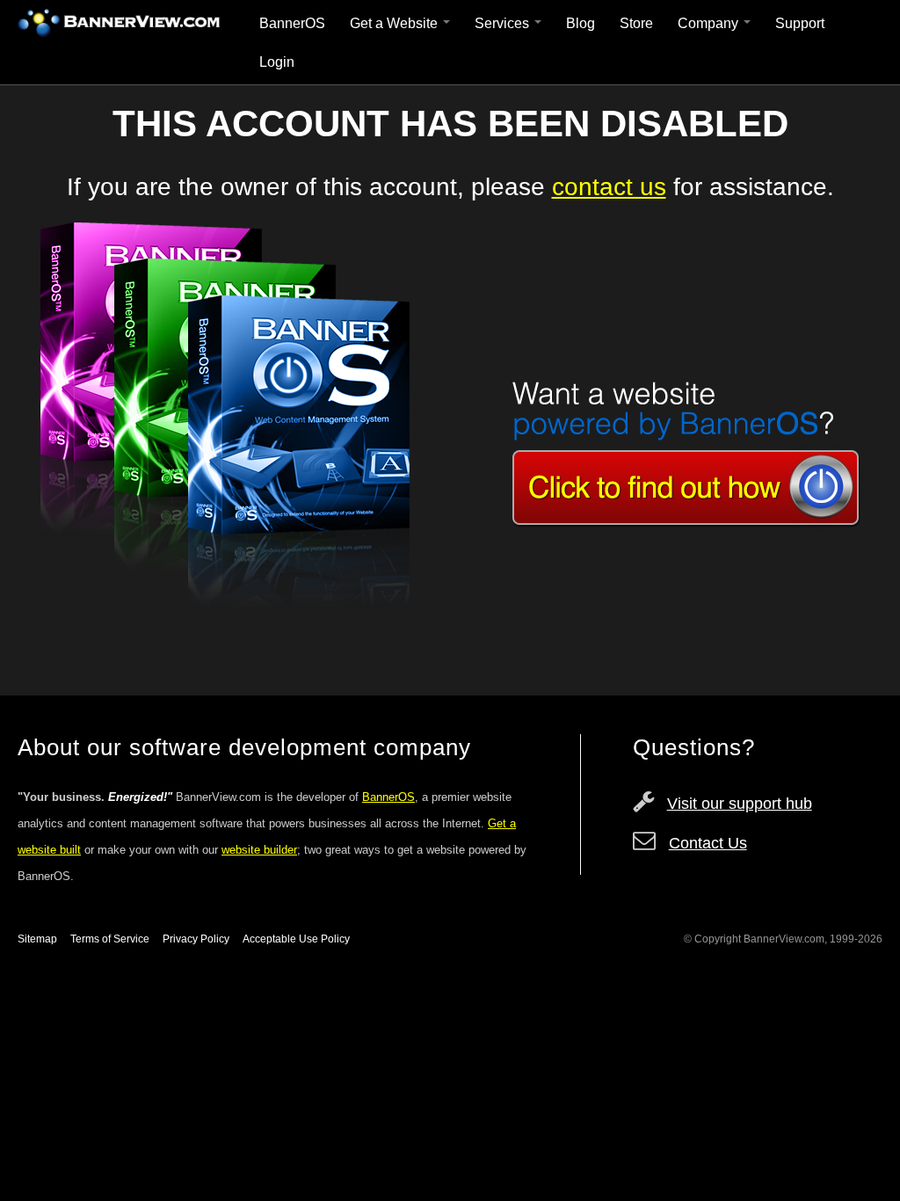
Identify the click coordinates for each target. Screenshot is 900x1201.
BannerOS (292, 23)
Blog (580, 23)
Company (710, 23)
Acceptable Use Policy (296, 939)
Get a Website (395, 23)
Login (276, 62)
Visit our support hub (739, 803)
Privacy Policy (196, 939)
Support (799, 23)
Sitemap (37, 939)
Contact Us (708, 843)
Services (504, 23)
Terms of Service (109, 939)
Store (636, 23)
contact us (609, 186)
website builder (259, 849)
